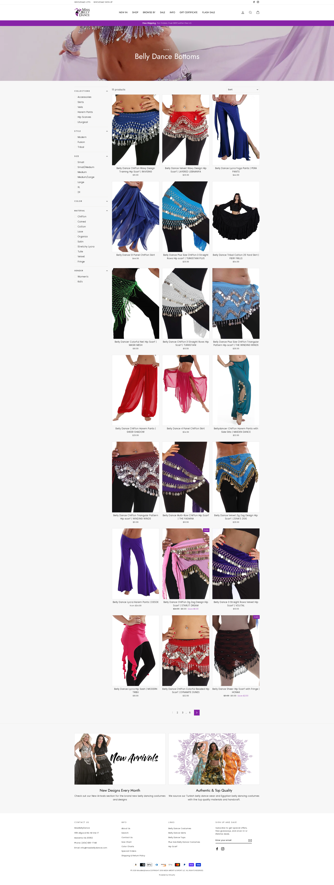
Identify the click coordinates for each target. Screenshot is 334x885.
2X (79, 192)
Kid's (80, 281)
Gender (78, 270)
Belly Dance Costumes (179, 828)
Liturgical (83, 122)
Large (81, 182)
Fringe (81, 261)
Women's (83, 276)
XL (79, 187)
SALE (162, 12)
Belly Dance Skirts (177, 833)
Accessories (84, 97)
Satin (80, 241)
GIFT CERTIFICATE (189, 12)
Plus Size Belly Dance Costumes (184, 842)
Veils (80, 107)
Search (125, 833)
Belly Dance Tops (177, 837)
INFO (172, 12)
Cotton (82, 226)
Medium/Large (86, 177)
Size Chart (126, 842)
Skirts (81, 102)
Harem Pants (85, 112)
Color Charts (127, 846)
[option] (167, 23)
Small (81, 162)
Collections (82, 91)
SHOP (135, 12)
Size (76, 156)
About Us (125, 828)
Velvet (81, 256)
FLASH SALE (208, 12)
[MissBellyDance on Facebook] (217, 848)
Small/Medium (86, 167)
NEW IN (123, 12)
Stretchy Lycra (86, 246)
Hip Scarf (172, 846)
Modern (82, 137)
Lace (80, 231)
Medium (82, 172)
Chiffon (82, 216)
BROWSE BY (149, 12)
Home (166, 49)
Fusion (81, 142)
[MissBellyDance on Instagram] (222, 848)
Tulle (80, 251)
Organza (83, 236)
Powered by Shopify (167, 875)
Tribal (81, 147)
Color (78, 201)
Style (77, 131)
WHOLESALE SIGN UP (103, 2)
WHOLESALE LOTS (82, 2)
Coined (82, 221)
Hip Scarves (84, 117)
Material (79, 210)
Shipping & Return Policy (133, 855)
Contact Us (127, 837)
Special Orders (128, 851)
